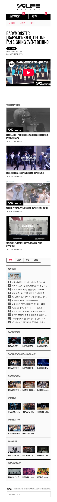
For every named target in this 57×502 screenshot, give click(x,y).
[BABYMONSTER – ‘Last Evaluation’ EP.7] (28, 362)
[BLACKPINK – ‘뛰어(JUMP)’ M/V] (28, 450)
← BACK (12, 23)
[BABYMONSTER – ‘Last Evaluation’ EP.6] (43, 362)
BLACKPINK (12, 441)
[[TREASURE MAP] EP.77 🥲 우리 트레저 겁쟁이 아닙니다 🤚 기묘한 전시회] (14, 428)
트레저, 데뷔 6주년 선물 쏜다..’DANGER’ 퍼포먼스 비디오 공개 (29, 289)
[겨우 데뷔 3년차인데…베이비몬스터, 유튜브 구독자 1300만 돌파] (14, 276)
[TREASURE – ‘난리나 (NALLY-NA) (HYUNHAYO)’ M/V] (28, 406)
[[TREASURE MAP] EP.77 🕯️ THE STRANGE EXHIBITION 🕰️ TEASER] (28, 428)
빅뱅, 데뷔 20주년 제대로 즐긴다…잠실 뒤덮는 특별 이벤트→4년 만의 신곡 (29, 304)
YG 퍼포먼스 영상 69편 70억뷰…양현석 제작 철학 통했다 (29, 322)
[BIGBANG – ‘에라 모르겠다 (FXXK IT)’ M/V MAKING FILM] (28, 471)
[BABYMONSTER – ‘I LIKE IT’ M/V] (43, 340)
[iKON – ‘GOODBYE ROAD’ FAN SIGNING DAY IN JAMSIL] (28, 157)
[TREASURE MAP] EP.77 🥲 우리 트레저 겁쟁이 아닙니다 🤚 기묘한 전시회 (14, 434)
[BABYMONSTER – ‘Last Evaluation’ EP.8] (14, 362)
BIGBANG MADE (14, 463)
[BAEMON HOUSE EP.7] (28, 384)
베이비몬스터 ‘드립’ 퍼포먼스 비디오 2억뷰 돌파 (29, 293)
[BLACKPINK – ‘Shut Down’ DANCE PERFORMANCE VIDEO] (43, 450)
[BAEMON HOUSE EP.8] (14, 384)
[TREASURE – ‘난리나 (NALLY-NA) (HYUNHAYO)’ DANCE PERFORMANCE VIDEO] (14, 406)
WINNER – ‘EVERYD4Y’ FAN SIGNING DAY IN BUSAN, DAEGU (27, 208)
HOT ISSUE (14, 16)
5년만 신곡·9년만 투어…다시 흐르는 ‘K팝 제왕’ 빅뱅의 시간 (29, 308)
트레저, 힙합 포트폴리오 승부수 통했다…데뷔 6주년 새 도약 (29, 311)
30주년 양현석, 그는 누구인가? (25, 300)
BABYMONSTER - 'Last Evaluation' (21, 354)
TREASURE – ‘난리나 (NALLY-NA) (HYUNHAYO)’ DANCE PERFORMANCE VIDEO (14, 412)
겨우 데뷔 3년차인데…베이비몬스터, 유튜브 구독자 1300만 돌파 (29, 282)
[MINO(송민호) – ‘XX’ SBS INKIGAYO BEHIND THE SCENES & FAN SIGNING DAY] (28, 120)
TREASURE (12, 398)
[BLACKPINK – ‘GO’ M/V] (14, 450)
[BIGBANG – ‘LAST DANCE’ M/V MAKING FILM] (14, 471)
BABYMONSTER (16, 54)
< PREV (22, 23)
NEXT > (33, 23)
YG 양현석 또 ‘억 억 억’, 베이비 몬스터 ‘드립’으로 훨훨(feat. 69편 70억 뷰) (29, 297)
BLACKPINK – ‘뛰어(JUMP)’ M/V (28, 456)
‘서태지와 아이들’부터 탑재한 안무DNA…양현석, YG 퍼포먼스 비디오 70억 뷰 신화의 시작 (29, 319)
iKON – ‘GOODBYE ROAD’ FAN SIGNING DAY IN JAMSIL (25, 173)
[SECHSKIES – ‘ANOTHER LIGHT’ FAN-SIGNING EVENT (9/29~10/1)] (28, 228)
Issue (12, 269)
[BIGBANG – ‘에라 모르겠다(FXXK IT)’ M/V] (43, 471)
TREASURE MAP (14, 420)
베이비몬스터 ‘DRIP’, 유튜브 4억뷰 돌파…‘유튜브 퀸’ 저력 (29, 286)
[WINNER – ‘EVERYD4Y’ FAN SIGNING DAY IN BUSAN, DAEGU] (28, 193)
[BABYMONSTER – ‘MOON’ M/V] (14, 340)
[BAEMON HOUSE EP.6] (43, 384)
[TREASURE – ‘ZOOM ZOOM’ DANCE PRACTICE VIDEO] (43, 406)
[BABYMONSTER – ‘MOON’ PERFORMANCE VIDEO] (28, 340)
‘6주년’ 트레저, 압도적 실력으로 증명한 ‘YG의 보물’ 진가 (29, 315)
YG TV (34, 16)
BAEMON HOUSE (14, 376)
